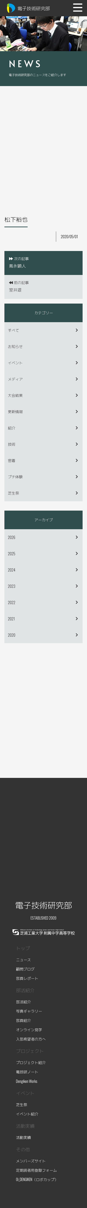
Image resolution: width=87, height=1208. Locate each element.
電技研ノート (27, 1071)
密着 (11, 460)
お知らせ (15, 346)
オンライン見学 (29, 1029)
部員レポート (27, 978)
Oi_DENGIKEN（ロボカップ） (37, 1179)
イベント (15, 362)
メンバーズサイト (31, 1161)
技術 (11, 444)
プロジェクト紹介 (31, 1062)
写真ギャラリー (29, 1011)
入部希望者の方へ (31, 1039)
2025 (11, 553)
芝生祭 (13, 493)
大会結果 (15, 395)
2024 (11, 570)
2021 (11, 619)
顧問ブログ (25, 969)
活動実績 (23, 1137)
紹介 (11, 428)
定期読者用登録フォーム (36, 1170)
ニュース (23, 959)
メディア (15, 379)
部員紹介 (23, 1020)
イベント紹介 (27, 1114)
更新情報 (15, 411)
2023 (11, 586)
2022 (11, 602)
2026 (11, 537)
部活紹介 (23, 1001)
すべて (13, 330)
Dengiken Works (26, 1081)
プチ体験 (15, 476)
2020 (11, 635)
